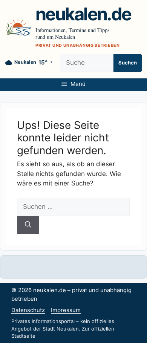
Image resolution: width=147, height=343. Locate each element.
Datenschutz (28, 310)
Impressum (66, 310)
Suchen (127, 63)
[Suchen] (28, 225)
